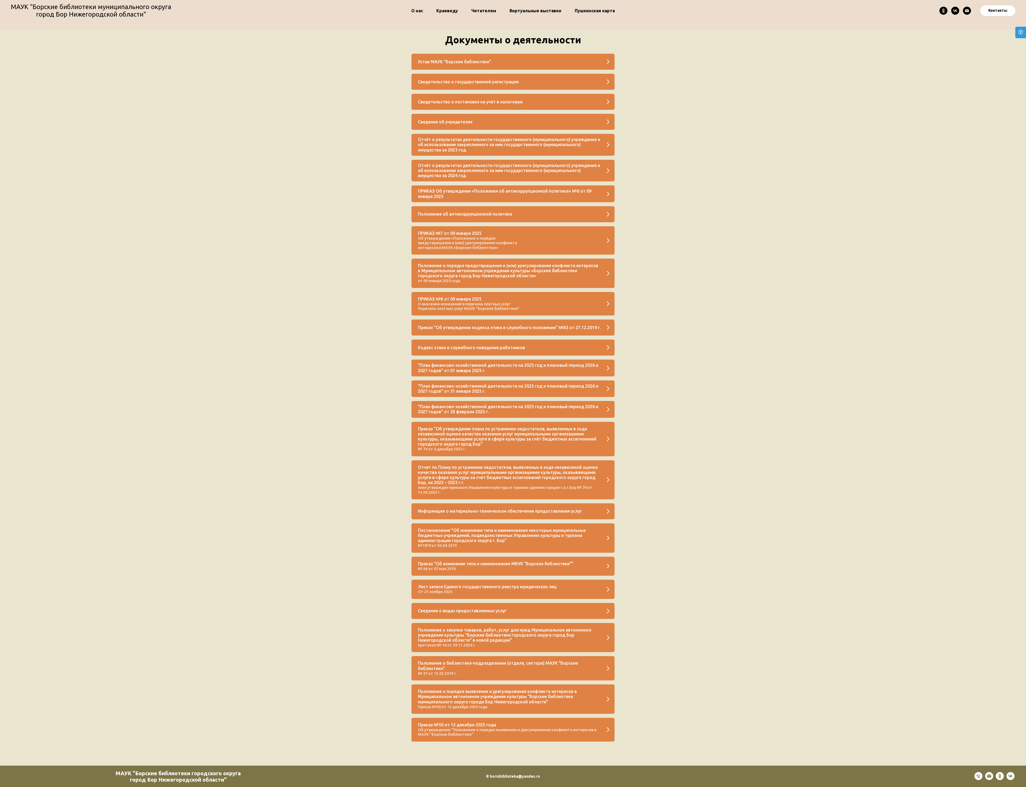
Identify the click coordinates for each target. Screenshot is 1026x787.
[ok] (1000, 778)
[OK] (943, 11)
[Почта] (967, 11)
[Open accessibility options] (1020, 32)
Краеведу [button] (447, 10)
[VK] (955, 11)
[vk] (1010, 778)
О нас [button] (417, 10)
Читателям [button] (483, 10)
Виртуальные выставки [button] (535, 10)
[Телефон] (978, 778)
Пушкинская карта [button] (595, 10)
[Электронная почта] (989, 778)
